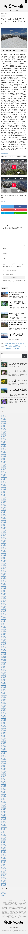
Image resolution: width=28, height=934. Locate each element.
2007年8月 (3, 712)
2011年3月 (3, 659)
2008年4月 (3, 703)
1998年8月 (3, 847)
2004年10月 (4, 753)
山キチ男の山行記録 (14, 927)
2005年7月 (3, 742)
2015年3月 (3, 603)
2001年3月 (3, 805)
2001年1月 (3, 808)
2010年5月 (3, 673)
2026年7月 (3, 416)
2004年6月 (3, 759)
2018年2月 (3, 555)
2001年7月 (3, 799)
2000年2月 (3, 824)
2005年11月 (3, 736)
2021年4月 (3, 505)
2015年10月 (4, 594)
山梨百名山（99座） (6, 906)
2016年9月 (3, 578)
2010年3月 (3, 676)
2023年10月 (4, 462)
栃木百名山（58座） (13, 911)
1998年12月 (4, 841)
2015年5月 (3, 600)
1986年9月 (3, 883)
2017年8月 (3, 564)
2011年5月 (3, 656)
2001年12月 (4, 792)
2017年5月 (3, 568)
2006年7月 (3, 728)
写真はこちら (4, 153)
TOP (10, 900)
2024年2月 (3, 457)
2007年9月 (3, 710)
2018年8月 (3, 547)
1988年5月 (3, 877)
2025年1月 (3, 441)
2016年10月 (4, 577)
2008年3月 (3, 705)
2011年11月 (3, 650)
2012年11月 (3, 634)
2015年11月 (3, 593)
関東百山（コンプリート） (17, 917)
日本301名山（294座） (16, 908)
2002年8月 (3, 784)
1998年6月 (3, 848)
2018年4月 (3, 553)
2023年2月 (3, 474)
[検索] (24, 356)
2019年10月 (4, 528)
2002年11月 (3, 779)
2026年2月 (3, 424)
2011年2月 (3, 660)
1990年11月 (3, 862)
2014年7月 (3, 611)
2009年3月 (3, 690)
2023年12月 (4, 459)
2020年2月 (3, 524)
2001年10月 (4, 795)
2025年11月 (3, 426)
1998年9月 (3, 845)
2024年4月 (3, 454)
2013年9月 (3, 623)
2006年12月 (4, 722)
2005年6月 (3, 743)
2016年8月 (3, 580)
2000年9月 (3, 814)
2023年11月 (3, 461)
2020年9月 (3, 515)
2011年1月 (3, 662)
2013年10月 (4, 621)
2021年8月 (3, 500)
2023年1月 (3, 475)
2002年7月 (3, 785)
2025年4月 (3, 436)
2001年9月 (3, 797)
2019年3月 (3, 537)
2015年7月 (3, 597)
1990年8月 (3, 865)
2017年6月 (3, 567)
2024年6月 (3, 451)
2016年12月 (4, 574)
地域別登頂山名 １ (14, 903)
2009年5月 (3, 687)
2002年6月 (3, 786)
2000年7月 (3, 817)
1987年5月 (3, 881)
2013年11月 (3, 620)
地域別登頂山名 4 (8, 904)
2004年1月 (3, 766)
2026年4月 (3, 421)
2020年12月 (4, 511)
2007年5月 (3, 715)
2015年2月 (3, 604)
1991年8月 (3, 855)
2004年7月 (3, 758)
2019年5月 (3, 534)
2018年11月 (3, 543)
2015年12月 (4, 591)
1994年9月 (3, 854)
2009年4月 (3, 689)
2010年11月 (3, 665)
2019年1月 (3, 540)
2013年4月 (3, 629)
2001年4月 (3, 804)
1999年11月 (3, 828)
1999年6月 (3, 835)
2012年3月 (3, 646)
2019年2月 (3, 538)
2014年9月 (3, 609)
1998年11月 (3, 842)
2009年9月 (3, 682)
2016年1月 (3, 590)
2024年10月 (4, 445)
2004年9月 (3, 755)
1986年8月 (3, 884)
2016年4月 (3, 586)
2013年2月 (3, 632)
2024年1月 (3, 458)
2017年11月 (3, 560)
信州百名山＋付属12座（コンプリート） (15, 902)
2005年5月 (3, 745)
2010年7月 (3, 670)
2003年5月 (3, 776)
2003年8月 (3, 772)
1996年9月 (3, 852)
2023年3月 (3, 472)
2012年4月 (3, 644)
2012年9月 (3, 637)
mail (6, 900)
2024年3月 (3, 455)
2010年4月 (3, 675)
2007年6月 (3, 713)
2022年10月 (4, 479)
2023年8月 (3, 465)
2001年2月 (3, 807)
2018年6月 (3, 550)
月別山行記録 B (19, 909)
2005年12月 (4, 735)
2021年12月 (4, 494)
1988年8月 (3, 874)
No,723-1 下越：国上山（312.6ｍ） (16, 399)
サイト (4, 258)
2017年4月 (3, 570)
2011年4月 (3, 657)
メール (5, 253)
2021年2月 (3, 508)
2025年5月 (3, 435)
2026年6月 (3, 418)
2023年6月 (3, 468)
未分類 (2, 895)
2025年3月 (3, 438)
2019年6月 (3, 533)
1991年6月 (3, 857)
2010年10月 (4, 666)
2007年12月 (4, 706)
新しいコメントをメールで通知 (9, 270)
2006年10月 (4, 723)
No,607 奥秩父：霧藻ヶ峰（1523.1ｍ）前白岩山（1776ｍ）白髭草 (17, 303)
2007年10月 (4, 709)
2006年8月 (3, 726)
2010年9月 (3, 667)
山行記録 (13, 906)
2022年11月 (3, 478)
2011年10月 (3, 652)
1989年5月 (3, 871)
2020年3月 (3, 522)
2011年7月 (3, 653)
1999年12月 (4, 827)
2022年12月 (4, 477)
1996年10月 (4, 851)
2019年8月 (3, 531)
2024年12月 (4, 442)
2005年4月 (3, 746)
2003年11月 (3, 768)
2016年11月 (3, 576)
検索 (2, 353)
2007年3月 (3, 718)
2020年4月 (3, 521)
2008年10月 (4, 695)
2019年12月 (4, 525)
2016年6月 (3, 583)
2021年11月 (3, 495)
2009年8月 (3, 683)
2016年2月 (3, 588)
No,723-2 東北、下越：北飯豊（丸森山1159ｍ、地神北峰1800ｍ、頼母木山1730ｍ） (17, 390)
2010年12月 (4, 663)
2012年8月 (3, 639)
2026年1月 (3, 425)
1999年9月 (3, 831)
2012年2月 (3, 647)
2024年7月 (3, 449)
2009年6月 (3, 686)
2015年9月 (3, 596)
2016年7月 (3, 581)
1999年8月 (3, 832)
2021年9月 (3, 498)
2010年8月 (3, 669)
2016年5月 (3, 584)
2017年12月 (4, 558)
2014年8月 (3, 610)
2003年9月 (3, 771)
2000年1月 (3, 825)
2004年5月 (3, 761)
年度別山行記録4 (20, 907)
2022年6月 (3, 485)
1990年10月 (4, 864)
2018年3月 (3, 554)
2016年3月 (3, 587)
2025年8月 (3, 431)
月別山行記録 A (11, 909)
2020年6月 (3, 518)
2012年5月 (3, 643)
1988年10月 (4, 873)
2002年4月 (3, 789)
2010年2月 (3, 677)
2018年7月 (3, 548)
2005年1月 (3, 749)
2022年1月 (3, 492)
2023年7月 (3, 467)
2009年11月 (3, 679)
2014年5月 (3, 614)
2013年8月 (3, 624)
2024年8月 (3, 448)
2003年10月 (4, 769)
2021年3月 (3, 507)
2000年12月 (4, 809)
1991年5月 (3, 858)
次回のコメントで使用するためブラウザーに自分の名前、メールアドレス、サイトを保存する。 (14, 265)
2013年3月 (3, 630)
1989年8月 (3, 870)
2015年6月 (3, 599)
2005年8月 (3, 741)
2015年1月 (3, 606)
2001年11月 (3, 794)
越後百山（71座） (18, 916)
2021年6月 (3, 502)
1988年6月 (3, 875)
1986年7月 (3, 885)
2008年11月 (3, 693)
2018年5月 (3, 551)
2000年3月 (3, 822)
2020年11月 (3, 512)
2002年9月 (3, 782)
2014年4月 (3, 616)
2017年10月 (4, 561)
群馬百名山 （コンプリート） (17, 912)
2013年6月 (3, 627)
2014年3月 (3, 617)
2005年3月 (3, 748)
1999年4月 (3, 837)
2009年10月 (4, 680)
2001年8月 (3, 798)
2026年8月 (3, 415)
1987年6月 (3, 880)
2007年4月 (3, 716)
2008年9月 (3, 696)
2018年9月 (3, 545)
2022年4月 (3, 488)
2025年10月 (4, 428)
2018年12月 (4, 541)
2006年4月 (3, 732)
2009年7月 (3, 685)
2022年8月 (3, 482)
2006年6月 (3, 729)
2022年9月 (3, 481)
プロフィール (15, 900)
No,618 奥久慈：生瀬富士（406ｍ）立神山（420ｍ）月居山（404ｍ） (17, 324)
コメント (5, 231)
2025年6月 (3, 434)
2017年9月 (3, 563)
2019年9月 (3, 530)
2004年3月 (3, 764)
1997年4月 (3, 850)
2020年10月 (4, 514)
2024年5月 (3, 452)
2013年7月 (3, 626)
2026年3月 (3, 422)
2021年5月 (3, 504)
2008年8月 (3, 698)
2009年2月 (3, 692)
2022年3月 (3, 490)
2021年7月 (3, 501)
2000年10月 (4, 812)
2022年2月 (3, 491)
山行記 (3, 201)
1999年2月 (3, 840)
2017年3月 (3, 571)
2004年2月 (3, 765)
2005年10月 (4, 738)
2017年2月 (3, 573)
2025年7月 (3, 432)
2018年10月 (4, 544)
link (3, 900)
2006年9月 (3, 725)
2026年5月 (3, 419)
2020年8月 (3, 517)
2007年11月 (3, 708)
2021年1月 (3, 510)
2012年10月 (4, 636)
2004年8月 (3, 756)
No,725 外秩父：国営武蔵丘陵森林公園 (17, 363)
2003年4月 (3, 778)
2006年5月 (3, 731)
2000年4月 (3, 821)
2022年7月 (3, 484)
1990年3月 (3, 867)
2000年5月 (3, 819)
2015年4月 (3, 601)
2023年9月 (3, 464)
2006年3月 (3, 733)
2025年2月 (3, 439)
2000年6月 (3, 818)
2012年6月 (3, 642)
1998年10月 (4, 844)
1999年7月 (3, 834)
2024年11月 (3, 444)
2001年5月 (3, 802)
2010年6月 (3, 672)
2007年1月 (3, 720)
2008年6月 (3, 700)
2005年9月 (3, 739)
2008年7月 (3, 699)
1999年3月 (3, 838)
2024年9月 (3, 446)
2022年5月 (3, 487)
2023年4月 (3, 471)
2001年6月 (3, 801)
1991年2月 (3, 861)
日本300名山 (4, 893)
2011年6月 (3, 654)
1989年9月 (3, 868)
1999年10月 (4, 830)
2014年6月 (3, 613)
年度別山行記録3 (12, 907)
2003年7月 (3, 774)
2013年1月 (3, 633)
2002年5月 (3, 788)
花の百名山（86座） (9, 916)
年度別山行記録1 (20, 906)
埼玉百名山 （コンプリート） (19, 904)
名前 (4, 248)
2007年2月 (3, 719)
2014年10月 (4, 607)
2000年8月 (3, 815)
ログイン (3, 407)
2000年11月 (3, 811)
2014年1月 (3, 619)
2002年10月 (4, 781)
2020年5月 (3, 520)
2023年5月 (3, 469)
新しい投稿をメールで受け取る (9, 274)
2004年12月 (4, 751)
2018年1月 (3, 557)
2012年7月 (3, 640)
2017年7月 (3, 566)
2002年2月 (3, 791)
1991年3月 (3, 860)
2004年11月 (3, 752)
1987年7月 (3, 878)
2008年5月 (3, 702)
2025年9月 (3, 429)
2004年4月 (3, 762)
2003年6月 (3, 775)
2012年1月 (3, 649)
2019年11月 (3, 527)
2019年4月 (3, 535)
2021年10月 (4, 497)
